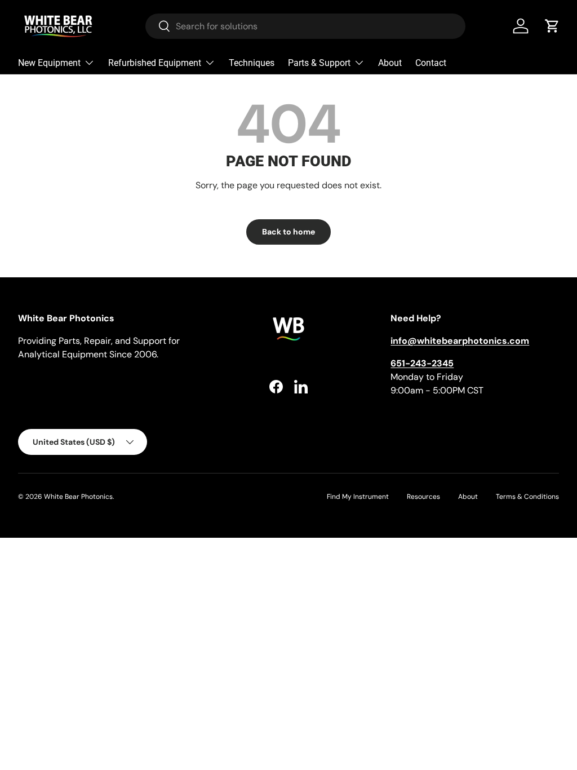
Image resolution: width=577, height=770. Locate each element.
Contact (430, 62)
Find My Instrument (358, 496)
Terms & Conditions (527, 496)
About (390, 62)
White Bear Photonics (78, 496)
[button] (552, 26)
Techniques (251, 62)
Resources (423, 496)
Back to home (288, 232)
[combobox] (305, 26)
